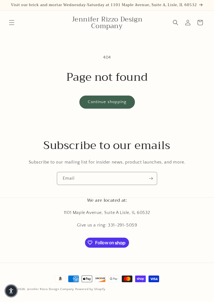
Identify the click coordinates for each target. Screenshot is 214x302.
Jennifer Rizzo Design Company (50, 289)
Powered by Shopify (90, 289)
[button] (12, 22)
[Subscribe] (151, 178)
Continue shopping (107, 101)
